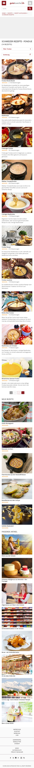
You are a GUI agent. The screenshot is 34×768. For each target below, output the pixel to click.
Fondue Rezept (6, 247)
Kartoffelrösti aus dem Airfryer (11, 500)
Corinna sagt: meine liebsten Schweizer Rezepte (16, 699)
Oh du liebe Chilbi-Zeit (8, 676)
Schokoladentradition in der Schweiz (13, 628)
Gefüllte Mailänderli (8, 526)
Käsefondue (5, 115)
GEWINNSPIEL (17, 740)
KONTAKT (17, 731)
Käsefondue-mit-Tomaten (9, 346)
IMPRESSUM (17, 729)
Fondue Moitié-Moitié (8, 81)
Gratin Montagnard (7, 423)
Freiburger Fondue (7, 148)
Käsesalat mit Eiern (7, 449)
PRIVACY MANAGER (17, 752)
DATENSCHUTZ (17, 750)
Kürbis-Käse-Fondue (8, 313)
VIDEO (17, 748)
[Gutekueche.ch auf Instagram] (15, 758)
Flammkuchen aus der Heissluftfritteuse (14, 474)
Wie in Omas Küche (7, 723)
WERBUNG (17, 733)
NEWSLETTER (17, 742)
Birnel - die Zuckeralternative (10, 652)
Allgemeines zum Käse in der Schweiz (13, 605)
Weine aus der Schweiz (8, 556)
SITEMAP (17, 743)
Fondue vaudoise (7, 280)
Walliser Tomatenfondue (9, 181)
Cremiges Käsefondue (8, 214)
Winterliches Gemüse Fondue (10, 378)
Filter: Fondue (17, 49)
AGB (17, 735)
